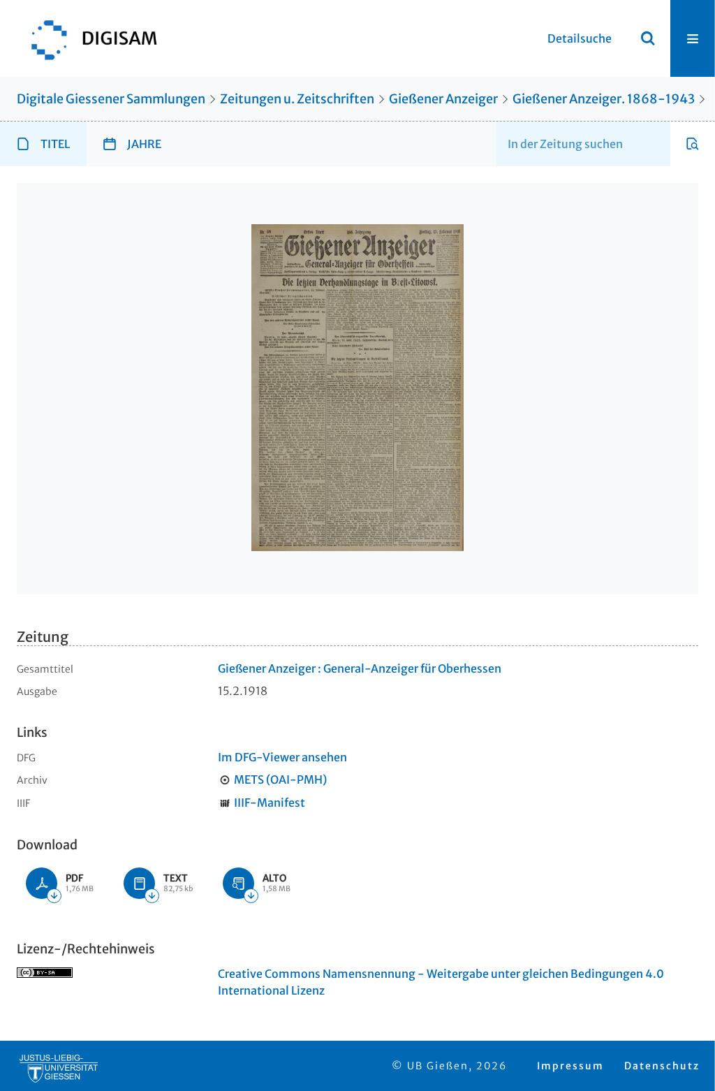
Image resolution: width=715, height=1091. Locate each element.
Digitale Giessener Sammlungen (111, 99)
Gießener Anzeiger (443, 99)
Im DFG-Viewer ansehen (282, 757)
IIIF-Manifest (269, 803)
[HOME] (87, 38)
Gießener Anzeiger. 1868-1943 (604, 99)
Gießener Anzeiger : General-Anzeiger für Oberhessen (359, 668)
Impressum (570, 1066)
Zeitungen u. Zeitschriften (297, 99)
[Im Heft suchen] (692, 144)
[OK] (648, 38)
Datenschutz (662, 1066)
